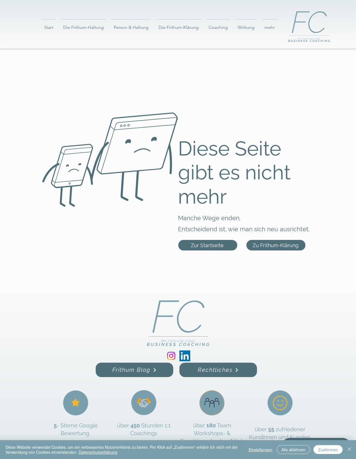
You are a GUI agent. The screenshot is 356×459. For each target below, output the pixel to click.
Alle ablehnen (293, 449)
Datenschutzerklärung (98, 452)
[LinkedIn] (184, 355)
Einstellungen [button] (260, 449)
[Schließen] (349, 450)
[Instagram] (171, 355)
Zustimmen (328, 449)
